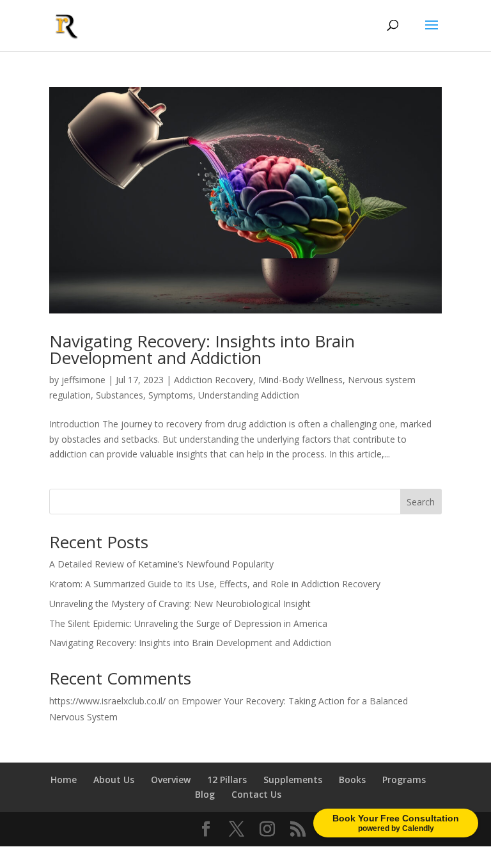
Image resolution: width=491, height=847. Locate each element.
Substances (119, 395)
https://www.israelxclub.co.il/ (107, 701)
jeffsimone (83, 380)
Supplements (292, 779)
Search (421, 502)
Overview (171, 779)
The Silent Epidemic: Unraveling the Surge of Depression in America (188, 623)
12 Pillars (227, 779)
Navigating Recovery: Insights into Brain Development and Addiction (202, 349)
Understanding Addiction (248, 395)
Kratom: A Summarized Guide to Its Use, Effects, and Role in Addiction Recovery (214, 584)
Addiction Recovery (213, 380)
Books (352, 779)
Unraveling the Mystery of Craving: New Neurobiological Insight (180, 604)
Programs (404, 779)
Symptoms (170, 395)
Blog (205, 794)
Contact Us (256, 794)
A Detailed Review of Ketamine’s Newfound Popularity (161, 564)
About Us (113, 779)
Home (64, 779)
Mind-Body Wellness (300, 380)
